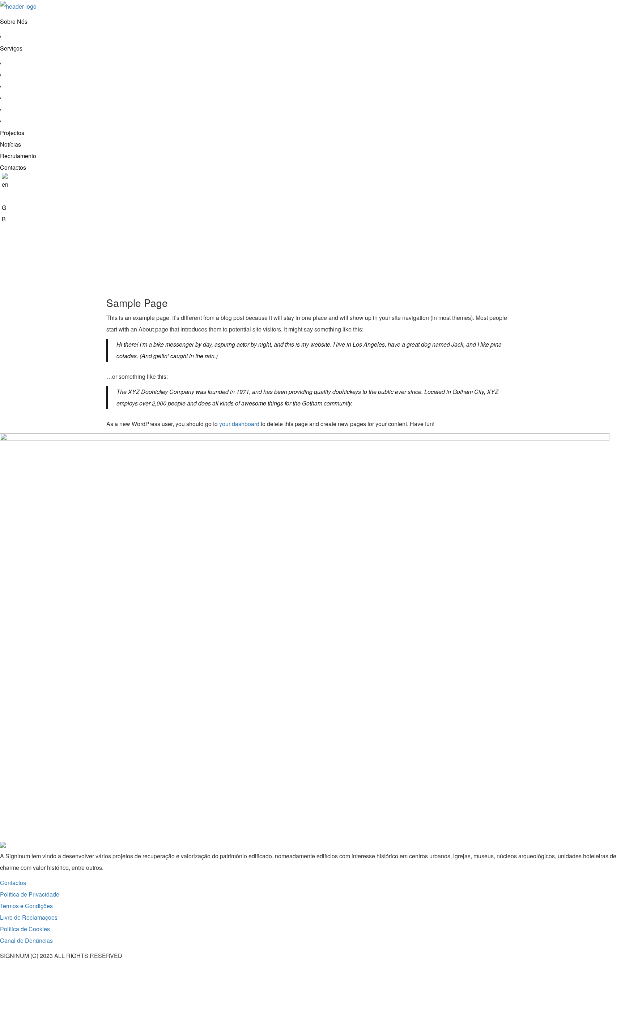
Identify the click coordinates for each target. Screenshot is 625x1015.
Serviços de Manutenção (37, 109)
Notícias (10, 144)
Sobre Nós (13, 21)
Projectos (12, 133)
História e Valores (28, 36)
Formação (18, 121)
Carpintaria (19, 98)
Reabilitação (21, 86)
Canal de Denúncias (26, 940)
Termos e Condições (26, 906)
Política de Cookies (25, 929)
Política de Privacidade (29, 894)
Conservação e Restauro (37, 63)
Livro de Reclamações (29, 917)
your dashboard (239, 424)
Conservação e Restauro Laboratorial (53, 75)
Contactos (13, 167)
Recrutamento (18, 156)
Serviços (11, 48)
